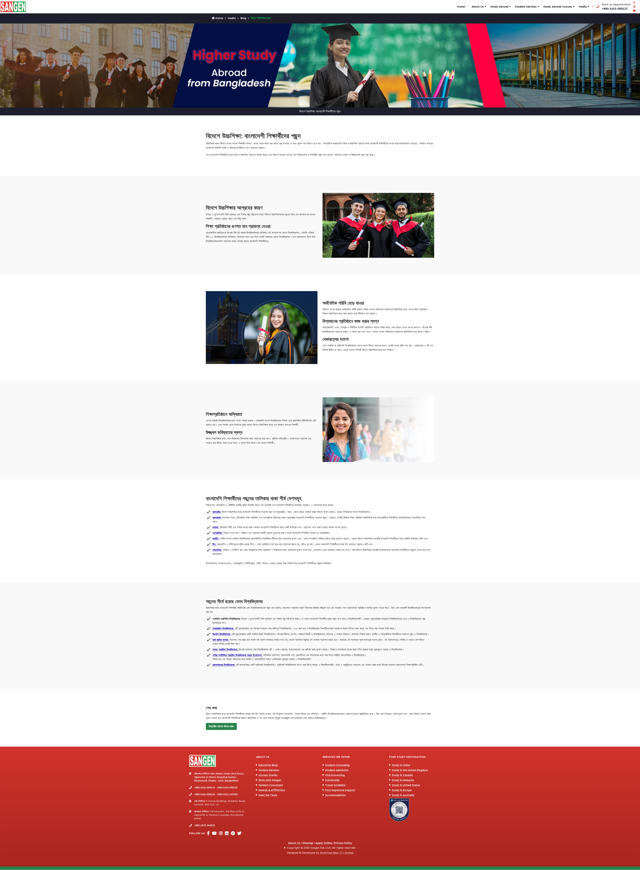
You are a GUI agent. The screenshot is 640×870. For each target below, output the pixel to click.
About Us (478, 6)
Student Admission (336, 770)
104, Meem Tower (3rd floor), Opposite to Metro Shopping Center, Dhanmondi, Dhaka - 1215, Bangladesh (219, 777)
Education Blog (268, 765)
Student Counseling (337, 765)
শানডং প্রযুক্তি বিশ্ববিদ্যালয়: (225, 649)
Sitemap (307, 842)
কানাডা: (216, 527)
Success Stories (268, 775)
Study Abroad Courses (557, 6)
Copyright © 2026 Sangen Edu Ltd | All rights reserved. (321, 847)
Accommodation (335, 795)
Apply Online (324, 842)
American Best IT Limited (336, 852)
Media (583, 6)
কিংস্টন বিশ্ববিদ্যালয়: (222, 634)
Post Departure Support (340, 790)
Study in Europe (402, 790)
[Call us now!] (613, 7)
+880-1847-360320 (204, 825)
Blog (243, 18)
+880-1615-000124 (204, 787)
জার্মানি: (216, 538)
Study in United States (406, 785)
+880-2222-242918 (227, 794)
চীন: (214, 544)
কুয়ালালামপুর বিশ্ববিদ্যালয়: (224, 664)
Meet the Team (267, 795)
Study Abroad (499, 6)
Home (461, 6)
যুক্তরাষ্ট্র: (217, 512)
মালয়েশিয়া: (217, 550)
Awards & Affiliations (271, 790)
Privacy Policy (343, 842)
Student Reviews (268, 770)
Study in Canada (402, 775)
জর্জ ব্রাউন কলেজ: (221, 639)
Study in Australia (403, 795)
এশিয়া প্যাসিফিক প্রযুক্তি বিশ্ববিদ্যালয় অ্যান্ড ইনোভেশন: (237, 655)
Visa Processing (335, 775)
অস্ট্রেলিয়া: (217, 533)
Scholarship (332, 780)
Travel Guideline (335, 785)
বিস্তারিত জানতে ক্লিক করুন (221, 726)
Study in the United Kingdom (410, 770)
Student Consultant (270, 785)
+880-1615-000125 (227, 787)
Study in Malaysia (403, 780)
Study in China (401, 765)
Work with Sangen (269, 780)
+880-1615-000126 (204, 794)
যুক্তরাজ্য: (217, 517)
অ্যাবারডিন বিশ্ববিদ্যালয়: (223, 628)
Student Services (526, 6)
